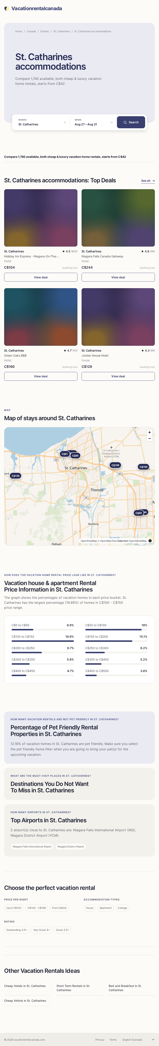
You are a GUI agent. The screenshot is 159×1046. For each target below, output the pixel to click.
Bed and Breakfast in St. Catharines (125, 988)
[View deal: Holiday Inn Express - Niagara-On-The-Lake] (40, 218)
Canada (31, 31)
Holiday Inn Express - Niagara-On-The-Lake (34, 256)
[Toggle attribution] (150, 540)
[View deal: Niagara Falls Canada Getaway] (118, 218)
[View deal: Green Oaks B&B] (40, 317)
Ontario (44, 31)
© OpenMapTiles (107, 540)
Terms (113, 1039)
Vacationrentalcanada (36, 8)
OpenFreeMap (89, 540)
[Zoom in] (150, 432)
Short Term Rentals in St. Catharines (73, 988)
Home (18, 31)
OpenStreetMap (138, 540)
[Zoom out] (150, 438)
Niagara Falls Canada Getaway (102, 256)
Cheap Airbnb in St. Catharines (25, 1000)
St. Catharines (61, 31)
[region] (79, 486)
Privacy (99, 1039)
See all (148, 180)
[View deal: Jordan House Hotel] (118, 317)
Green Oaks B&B (15, 355)
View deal (41, 277)
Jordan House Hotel (95, 355)
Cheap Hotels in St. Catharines (25, 986)
